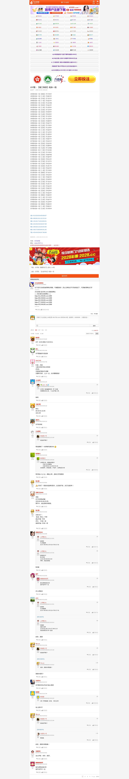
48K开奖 (57, 19)
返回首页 (64, 276)
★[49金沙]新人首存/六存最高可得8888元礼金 (64, 58)
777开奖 (74, 38)
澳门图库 (91, 19)
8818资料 (56, 35)
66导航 (91, 38)
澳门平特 (39, 35)
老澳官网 (57, 23)
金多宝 (91, 42)
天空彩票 (74, 16)
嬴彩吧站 (57, 31)
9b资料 (56, 27)
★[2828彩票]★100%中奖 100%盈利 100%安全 (64, 70)
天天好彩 (39, 31)
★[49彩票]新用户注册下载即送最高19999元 (64, 54)
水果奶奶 (91, 31)
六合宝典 (74, 46)
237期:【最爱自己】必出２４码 (45, 267)
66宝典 (73, 35)
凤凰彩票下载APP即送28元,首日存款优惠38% (64, 66)
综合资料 (39, 38)
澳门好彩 (39, 23)
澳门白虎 (74, 50)
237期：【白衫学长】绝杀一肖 (44, 271)
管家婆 (39, 46)
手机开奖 (39, 19)
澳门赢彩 (74, 27)
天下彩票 (57, 16)
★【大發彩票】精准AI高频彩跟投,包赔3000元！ (64, 62)
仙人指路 (39, 50)
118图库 (91, 27)
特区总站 (39, 16)
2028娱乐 (91, 16)
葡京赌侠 (57, 46)
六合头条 (57, 50)
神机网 (74, 42)
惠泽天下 (91, 35)
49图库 (39, 27)
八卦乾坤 (91, 50)
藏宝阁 (57, 42)
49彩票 (91, 23)
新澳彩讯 (91, 46)
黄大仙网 (74, 23)
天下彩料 (74, 31)
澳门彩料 (74, 19)
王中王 (57, 38)
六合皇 (39, 42)
